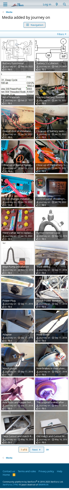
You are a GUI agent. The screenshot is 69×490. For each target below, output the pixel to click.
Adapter (7, 334)
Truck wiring (43, 266)
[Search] (64, 4)
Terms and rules (27, 471)
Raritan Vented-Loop (48, 232)
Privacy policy (46, 471)
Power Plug (9, 300)
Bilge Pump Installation (15, 266)
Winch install (9, 368)
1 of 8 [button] (24, 449)
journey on (10, 66)
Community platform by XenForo (33, 481)
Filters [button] (60, 34)
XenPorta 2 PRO (11, 484)
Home (6, 474)
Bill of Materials (11, 97)
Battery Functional (13, 63)
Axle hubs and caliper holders (19, 402)
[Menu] (5, 4)
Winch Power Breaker (48, 300)
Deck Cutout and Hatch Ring (18, 436)
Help (59, 471)
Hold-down (42, 334)
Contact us (9, 471)
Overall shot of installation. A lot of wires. (25, 131)
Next (35, 449)
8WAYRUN (43, 484)
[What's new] (57, 4)
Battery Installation (47, 63)
